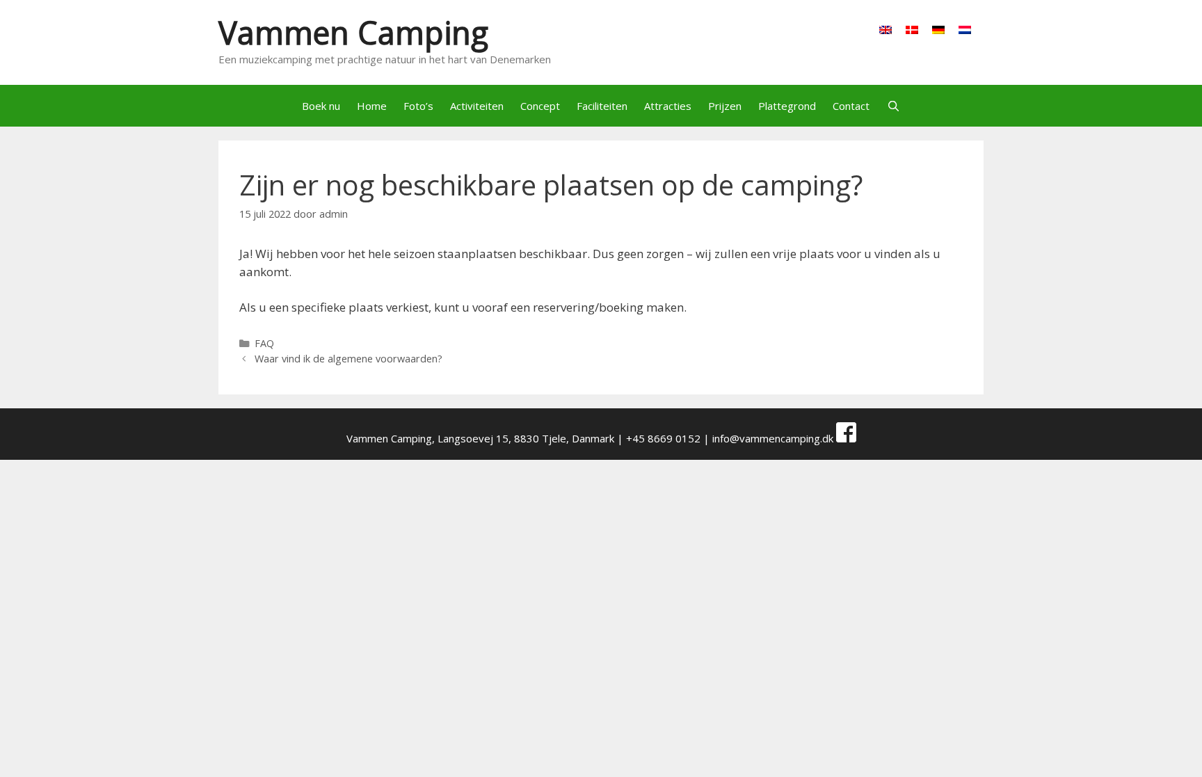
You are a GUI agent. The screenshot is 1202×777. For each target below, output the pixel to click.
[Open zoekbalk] (893, 106)
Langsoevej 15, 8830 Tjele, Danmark (526, 438)
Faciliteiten (602, 106)
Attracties (667, 106)
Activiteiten (477, 106)
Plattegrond (787, 106)
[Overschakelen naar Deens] (912, 29)
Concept (540, 106)
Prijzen (725, 106)
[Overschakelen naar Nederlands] (965, 29)
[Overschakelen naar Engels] (885, 29)
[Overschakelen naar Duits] (938, 29)
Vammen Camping (353, 32)
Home (372, 106)
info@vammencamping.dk (772, 438)
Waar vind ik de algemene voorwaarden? (348, 358)
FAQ (264, 343)
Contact (851, 106)
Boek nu (321, 106)
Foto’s (418, 106)
